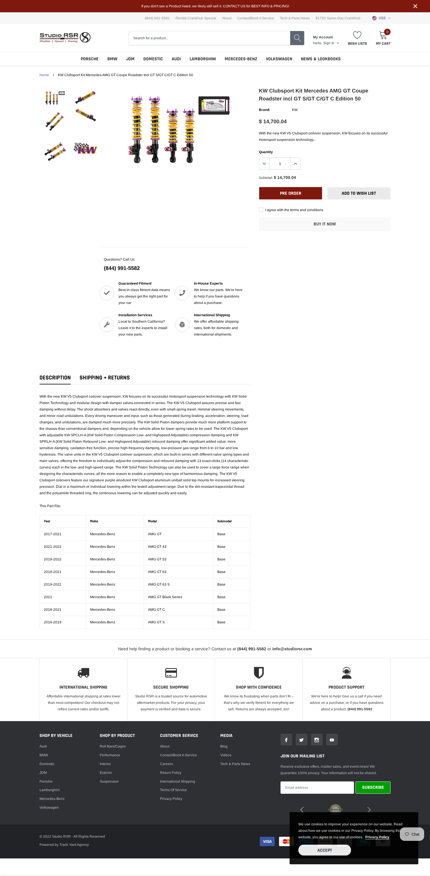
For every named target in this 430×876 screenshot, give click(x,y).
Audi (176, 59)
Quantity (266, 152)
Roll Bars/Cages (113, 746)
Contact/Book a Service (255, 18)
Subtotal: (266, 178)
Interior (105, 764)
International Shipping (177, 781)
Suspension (109, 781)
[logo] (65, 38)
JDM (130, 59)
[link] (55, 97)
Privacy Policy (171, 799)
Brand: (264, 110)
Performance (110, 755)
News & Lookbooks (321, 59)
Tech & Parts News (295, 18)
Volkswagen (279, 59)
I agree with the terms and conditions (293, 210)
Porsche (90, 59)
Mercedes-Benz (241, 59)
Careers (166, 764)
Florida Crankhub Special (196, 18)
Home (44, 75)
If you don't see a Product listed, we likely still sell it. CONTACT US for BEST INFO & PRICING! (215, 6)
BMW (112, 59)
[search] (297, 38)
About (226, 18)
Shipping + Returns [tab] (105, 377)
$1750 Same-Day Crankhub (338, 18)
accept (324, 850)
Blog (224, 746)
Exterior (106, 773)
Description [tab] (55, 377)
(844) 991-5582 (122, 268)
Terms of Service (173, 790)
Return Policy (170, 773)
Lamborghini (203, 59)
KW (294, 110)
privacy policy (377, 837)
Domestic (153, 59)
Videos (225, 755)
